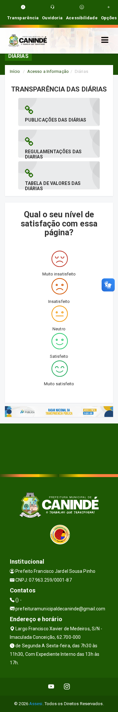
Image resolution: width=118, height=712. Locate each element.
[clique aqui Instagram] (67, 686)
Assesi (36, 703)
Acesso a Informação (48, 71)
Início (15, 71)
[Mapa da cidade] (59, 447)
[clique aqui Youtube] (51, 686)
